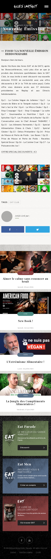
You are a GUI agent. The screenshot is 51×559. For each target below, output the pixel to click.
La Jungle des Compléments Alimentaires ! (25, 402)
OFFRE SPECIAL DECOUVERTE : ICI (19, 151)
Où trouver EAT (27, 523)
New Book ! (25, 321)
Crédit (38, 552)
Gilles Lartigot (25, 6)
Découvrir (25, 447)
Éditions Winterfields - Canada (20, 548)
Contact (13, 552)
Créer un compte (28, 485)
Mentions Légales (26, 552)
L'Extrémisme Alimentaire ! (25, 361)
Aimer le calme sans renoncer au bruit (25, 280)
